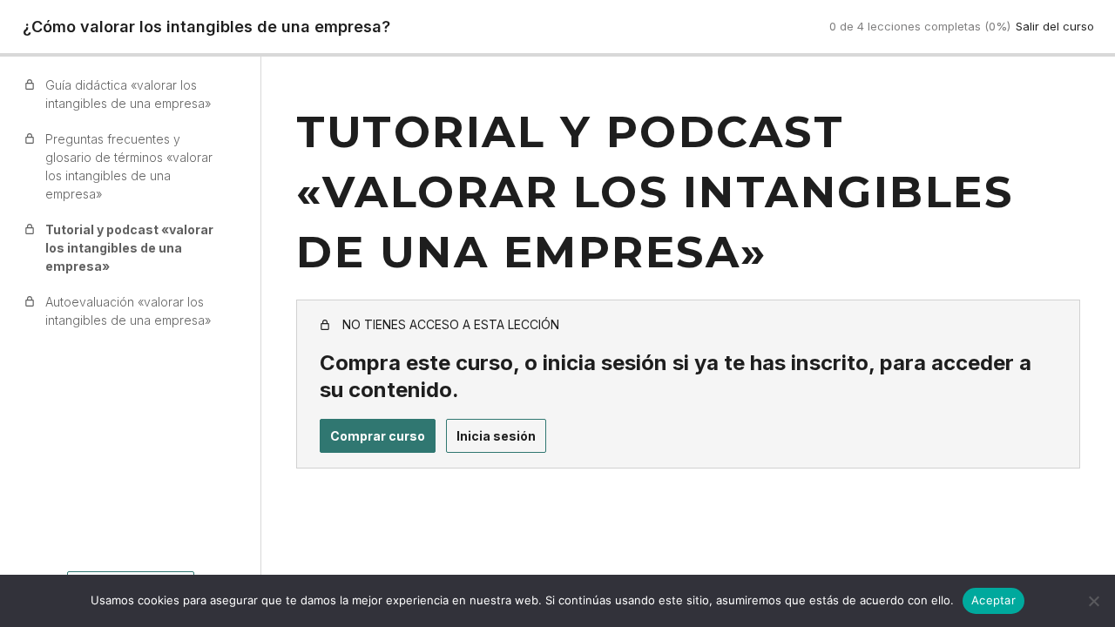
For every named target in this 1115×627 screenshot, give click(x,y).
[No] (1093, 601)
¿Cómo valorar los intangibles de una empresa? (206, 26)
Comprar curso (377, 435)
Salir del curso (1055, 26)
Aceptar (993, 600)
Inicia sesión (496, 435)
